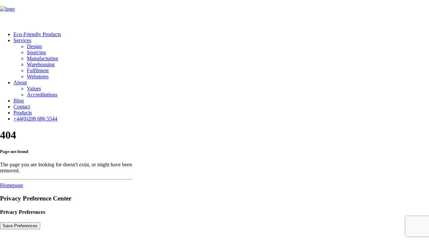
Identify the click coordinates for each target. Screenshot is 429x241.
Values (34, 88)
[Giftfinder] (214, 13)
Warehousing (41, 64)
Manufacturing (42, 58)
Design (34, 46)
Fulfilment (38, 70)
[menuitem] (221, 34)
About (20, 82)
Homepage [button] (11, 185)
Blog (18, 100)
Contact (21, 106)
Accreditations (42, 94)
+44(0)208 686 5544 (35, 119)
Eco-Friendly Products (37, 34)
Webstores (38, 76)
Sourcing (36, 52)
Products (22, 112)
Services (22, 40)
